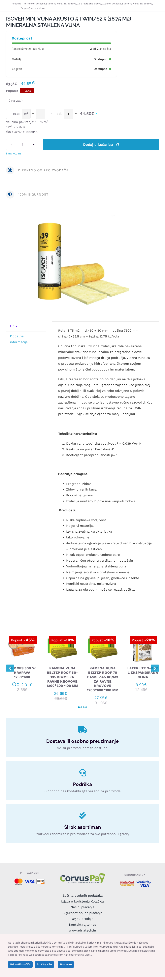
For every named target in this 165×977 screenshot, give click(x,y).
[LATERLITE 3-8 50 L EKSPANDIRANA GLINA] (143, 634)
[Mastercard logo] (18, 880)
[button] (79, 707)
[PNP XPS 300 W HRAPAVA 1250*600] (22, 634)
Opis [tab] (13, 326)
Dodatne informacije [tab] (19, 339)
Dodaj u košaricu (98, 144)
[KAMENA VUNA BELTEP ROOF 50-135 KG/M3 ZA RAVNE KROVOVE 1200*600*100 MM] (62, 634)
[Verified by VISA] (143, 882)
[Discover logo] (40, 881)
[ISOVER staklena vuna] (82, 265)
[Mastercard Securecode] (127, 883)
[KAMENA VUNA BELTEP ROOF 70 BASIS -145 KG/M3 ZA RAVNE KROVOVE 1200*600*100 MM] (103, 634)
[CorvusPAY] (82, 874)
